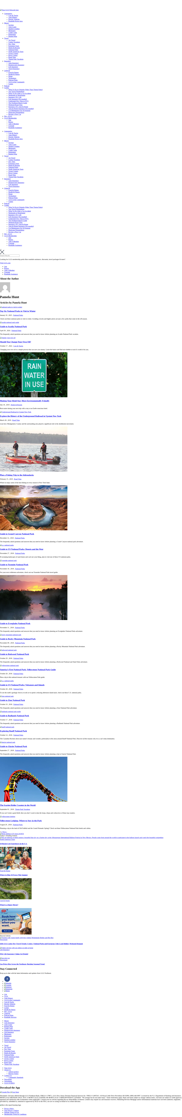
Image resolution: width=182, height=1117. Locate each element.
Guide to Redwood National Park (14, 654)
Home (10, 76)
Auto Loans (12, 27)
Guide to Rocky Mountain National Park (18, 639)
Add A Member (13, 124)
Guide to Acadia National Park (13, 326)
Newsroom (3, 939)
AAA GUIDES (9, 1083)
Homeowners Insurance (16, 65)
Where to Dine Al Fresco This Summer (14, 875)
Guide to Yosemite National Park (14, 565)
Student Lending (13, 29)
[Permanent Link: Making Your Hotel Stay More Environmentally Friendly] (33, 397)
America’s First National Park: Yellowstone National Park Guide (28, 670)
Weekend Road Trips (15, 105)
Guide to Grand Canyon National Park (17, 534)
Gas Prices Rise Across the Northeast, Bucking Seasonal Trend (22, 964)
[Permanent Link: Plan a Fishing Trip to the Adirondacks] (33, 471)
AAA (6, 996)
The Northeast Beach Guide (17, 103)
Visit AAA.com (5, 263)
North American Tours (15, 51)
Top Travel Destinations (16, 91)
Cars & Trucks (13, 15)
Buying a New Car (14, 114)
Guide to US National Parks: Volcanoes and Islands (22, 685)
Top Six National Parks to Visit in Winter (17, 311)
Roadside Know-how (15, 21)
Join (9, 120)
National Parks (13, 50)
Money (6, 23)
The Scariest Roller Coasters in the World (18, 805)
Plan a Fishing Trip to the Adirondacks (17, 475)
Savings (11, 25)
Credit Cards (12, 32)
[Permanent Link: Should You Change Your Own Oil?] (7, 338)
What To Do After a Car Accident (19, 93)
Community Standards (15, 1077)
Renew (10, 122)
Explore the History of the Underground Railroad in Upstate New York (30, 416)
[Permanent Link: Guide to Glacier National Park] (7, 742)
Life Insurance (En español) (17, 99)
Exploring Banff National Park (13, 731)
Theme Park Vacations (15, 59)
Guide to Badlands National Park (14, 716)
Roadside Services (10, 1017)
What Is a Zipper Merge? (9, 905)
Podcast (6, 86)
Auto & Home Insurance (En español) (21, 109)
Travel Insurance (13, 69)
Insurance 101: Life (14, 97)
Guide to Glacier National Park (13, 746)
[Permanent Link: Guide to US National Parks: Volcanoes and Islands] (7, 681)
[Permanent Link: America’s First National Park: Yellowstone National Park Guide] (9, 665)
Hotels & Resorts (14, 48)
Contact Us (8, 1075)
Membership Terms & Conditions (15, 1114)
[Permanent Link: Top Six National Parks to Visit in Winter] (11, 307)
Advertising (8, 1081)
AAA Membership (10, 118)
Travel (6, 38)
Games (10, 84)
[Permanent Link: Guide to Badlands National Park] (10, 711)
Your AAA (8, 1068)
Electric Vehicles (13, 19)
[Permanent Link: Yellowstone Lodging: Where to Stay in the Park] (7, 816)
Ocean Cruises (13, 53)
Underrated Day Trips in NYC (18, 101)
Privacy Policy (9, 1109)
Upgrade (11, 126)
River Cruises (12, 55)
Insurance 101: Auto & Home (18, 107)
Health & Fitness (14, 74)
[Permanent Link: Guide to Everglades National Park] (33, 619)
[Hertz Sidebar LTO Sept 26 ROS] (12, 834)
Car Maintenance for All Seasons (19, 110)
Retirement (12, 34)
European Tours (13, 46)
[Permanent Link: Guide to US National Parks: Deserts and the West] (7, 545)
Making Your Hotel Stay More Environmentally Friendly (24, 401)
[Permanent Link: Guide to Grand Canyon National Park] (33, 530)
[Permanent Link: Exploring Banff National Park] (7, 727)
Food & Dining (13, 72)
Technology (12, 78)
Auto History (12, 17)
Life (5, 994)
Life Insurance (13, 67)
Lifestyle (7, 71)
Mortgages (11, 31)
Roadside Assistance (15, 128)
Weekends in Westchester (16, 95)
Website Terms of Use (11, 1112)
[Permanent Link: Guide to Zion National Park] (7, 696)
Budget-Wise (12, 36)
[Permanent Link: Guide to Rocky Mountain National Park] (10, 635)
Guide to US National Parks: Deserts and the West (21, 549)
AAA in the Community (16, 82)
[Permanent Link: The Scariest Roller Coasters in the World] (33, 801)
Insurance (7, 61)
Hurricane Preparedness (16, 112)
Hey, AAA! (8, 116)
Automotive (8, 13)
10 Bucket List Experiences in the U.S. (13, 844)
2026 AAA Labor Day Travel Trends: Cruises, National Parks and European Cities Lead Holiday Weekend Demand (41, 944)
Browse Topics (13, 1074)
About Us (7, 1070)
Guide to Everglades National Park (15, 623)
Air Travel (11, 40)
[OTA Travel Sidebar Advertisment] (16, 934)
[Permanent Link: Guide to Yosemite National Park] (8, 560)
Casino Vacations (14, 42)
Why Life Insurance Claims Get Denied (14, 954)
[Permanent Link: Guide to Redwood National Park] (8, 650)
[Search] (1, 249)
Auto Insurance (13, 63)
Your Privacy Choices (11, 1110)
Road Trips (12, 57)
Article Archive (13, 1072)
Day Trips (11, 44)
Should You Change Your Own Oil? (15, 342)
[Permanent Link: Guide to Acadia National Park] (9, 322)
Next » (5, 832)
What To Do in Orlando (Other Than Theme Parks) (25, 90)
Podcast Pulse (13, 80)
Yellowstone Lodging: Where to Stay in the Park (21, 821)
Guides (6, 88)
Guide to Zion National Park (12, 700)
